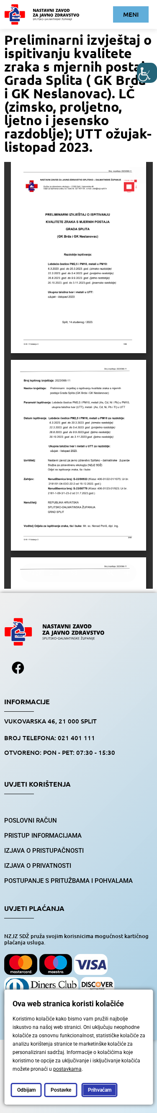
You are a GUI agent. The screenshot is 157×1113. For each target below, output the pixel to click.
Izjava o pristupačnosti (44, 850)
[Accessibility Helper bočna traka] (147, 73)
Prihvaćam (99, 1090)
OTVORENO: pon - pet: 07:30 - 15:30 (59, 752)
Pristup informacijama (43, 835)
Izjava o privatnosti (37, 865)
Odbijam (26, 1090)
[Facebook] (18, 668)
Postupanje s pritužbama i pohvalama (68, 881)
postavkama (67, 1069)
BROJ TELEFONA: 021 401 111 (49, 737)
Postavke (60, 1090)
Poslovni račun (30, 820)
